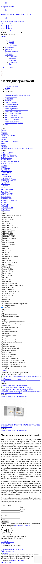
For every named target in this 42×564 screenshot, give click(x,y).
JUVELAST (5, 182)
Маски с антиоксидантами (14, 123)
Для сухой (6, 308)
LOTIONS (4, 185)
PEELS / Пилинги (7, 193)
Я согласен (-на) (6, 562)
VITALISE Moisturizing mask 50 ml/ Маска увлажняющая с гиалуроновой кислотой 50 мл (21, 392)
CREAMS (4, 174)
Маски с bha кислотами (13, 113)
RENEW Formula (7, 198)
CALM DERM (6, 173)
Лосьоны (4, 132)
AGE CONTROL (7, 152)
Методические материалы (12, 215)
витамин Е (7, 334)
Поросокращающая (10, 314)
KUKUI (6, 252)
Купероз (8, 100)
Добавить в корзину (8, 385)
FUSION (6, 259)
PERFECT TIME (6, 195)
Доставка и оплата (11, 51)
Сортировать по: (6, 372)
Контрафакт (13, 60)
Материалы (7, 281)
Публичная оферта (7, 551)
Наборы (3, 145)
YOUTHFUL (5, 210)
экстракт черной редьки (11, 364)
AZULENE (5, 165)
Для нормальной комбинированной (15, 304)
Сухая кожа (9, 99)
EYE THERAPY (9, 261)
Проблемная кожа (11, 97)
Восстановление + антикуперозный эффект (18, 324)
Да (2, 36)
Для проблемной (9, 306)
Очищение (4, 134)
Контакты (8, 53)
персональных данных (22, 525)
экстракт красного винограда (13, 360)
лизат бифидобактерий (11, 348)
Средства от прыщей (8, 135)
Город (22, 511)
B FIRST (4, 167)
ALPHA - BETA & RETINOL (11, 161)
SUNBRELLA (6, 202)
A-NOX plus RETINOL (9, 156)
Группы (11, 43)
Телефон (23, 509)
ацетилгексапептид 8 (10, 332)
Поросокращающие (11, 104)
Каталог (7, 40)
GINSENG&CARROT (8, 180)
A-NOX (6, 298)
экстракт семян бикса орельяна (14, 362)
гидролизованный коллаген (13, 340)
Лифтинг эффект (9, 312)
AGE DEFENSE (6, 158)
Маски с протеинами (12, 121)
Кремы (3, 130)
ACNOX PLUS (6, 160)
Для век (3, 139)
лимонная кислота (9, 350)
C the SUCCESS (6, 171)
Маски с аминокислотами (14, 117)
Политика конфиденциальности (12, 549)
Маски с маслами (11, 115)
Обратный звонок (7, 67)
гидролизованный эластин (12, 342)
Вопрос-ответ (13, 62)
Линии (11, 42)
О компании (9, 55)
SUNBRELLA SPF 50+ (9, 200)
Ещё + (7, 125)
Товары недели (10, 49)
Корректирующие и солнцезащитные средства (17, 148)
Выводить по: (5, 374)
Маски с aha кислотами (13, 112)
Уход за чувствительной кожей (14, 322)
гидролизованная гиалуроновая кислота (17, 338)
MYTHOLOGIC (6, 191)
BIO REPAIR (5, 169)
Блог (10, 64)
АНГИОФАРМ (6, 154)
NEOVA (6, 240)
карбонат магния (9, 346)
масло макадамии (9, 356)
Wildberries (24, 385)
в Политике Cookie (17, 560)
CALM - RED (8, 271)
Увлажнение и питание (11, 316)
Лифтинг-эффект (11, 102)
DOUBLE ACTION (7, 178)
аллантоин (7, 329)
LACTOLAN (5, 184)
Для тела (4, 147)
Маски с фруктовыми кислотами (16, 110)
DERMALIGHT (6, 176)
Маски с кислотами (11, 108)
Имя (21, 507)
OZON (17, 385)
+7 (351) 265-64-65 (7, 542)
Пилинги (4, 137)
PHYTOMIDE (6, 197)
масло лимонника (9, 354)
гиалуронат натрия (9, 336)
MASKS (4, 187)
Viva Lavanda (9, 47)
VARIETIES (5, 204)
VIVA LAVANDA (7, 208)
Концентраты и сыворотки (10, 141)
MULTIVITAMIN (7, 189)
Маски (3, 143)
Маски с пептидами (12, 119)
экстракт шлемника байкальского (15, 367)
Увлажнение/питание (12, 106)
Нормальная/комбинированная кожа (17, 95)
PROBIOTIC (7, 232)
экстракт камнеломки (10, 358)
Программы (13, 45)
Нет (4, 36)
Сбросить (4, 370)
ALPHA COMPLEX (8, 163)
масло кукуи (7, 352)
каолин (5, 344)
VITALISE (4, 206)
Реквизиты (13, 58)
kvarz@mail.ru (5, 544)
